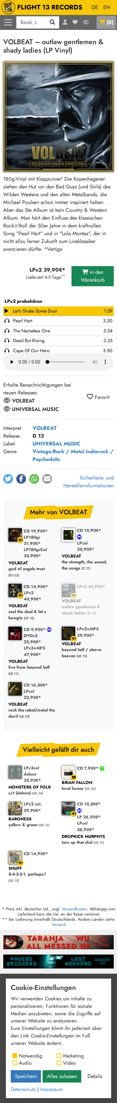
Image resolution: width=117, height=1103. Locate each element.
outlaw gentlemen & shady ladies (81, 607)
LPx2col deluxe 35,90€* (32, 774)
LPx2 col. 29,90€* (33, 807)
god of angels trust (26, 566)
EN (106, 7)
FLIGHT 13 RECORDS (50, 7)
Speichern (26, 1076)
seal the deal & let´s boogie (27, 612)
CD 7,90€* (88, 768)
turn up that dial (83, 839)
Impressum (51, 1089)
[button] (8, 479)
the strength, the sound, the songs (84, 562)
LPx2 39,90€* (91, 587)
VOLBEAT (44, 428)
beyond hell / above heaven (81, 650)
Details (94, 1076)
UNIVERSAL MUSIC (56, 443)
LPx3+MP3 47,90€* (34, 651)
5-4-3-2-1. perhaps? (27, 871)
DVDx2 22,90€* (32, 639)
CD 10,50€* (89, 804)
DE (95, 7)
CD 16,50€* (36, 685)
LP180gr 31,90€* (32, 540)
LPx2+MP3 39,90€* (87, 632)
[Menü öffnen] (8, 22)
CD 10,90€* (89, 530)
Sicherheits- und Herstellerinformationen (88, 481)
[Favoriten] (75, 22)
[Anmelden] (65, 22)
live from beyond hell (28, 664)
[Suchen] (52, 22)
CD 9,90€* (35, 629)
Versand (59, 924)
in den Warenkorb (93, 276)
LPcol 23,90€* (32, 694)
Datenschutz (23, 1089)
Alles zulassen (62, 1076)
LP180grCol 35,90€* (35, 552)
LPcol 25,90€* (85, 546)
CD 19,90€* (36, 531)
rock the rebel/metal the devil (31, 710)
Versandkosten (74, 909)
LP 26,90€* (89, 817)
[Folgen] (85, 22)
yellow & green (23, 822)
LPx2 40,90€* (32, 596)
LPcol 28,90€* (85, 826)
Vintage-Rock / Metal (58, 451)
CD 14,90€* (36, 587)
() (110, 22)
